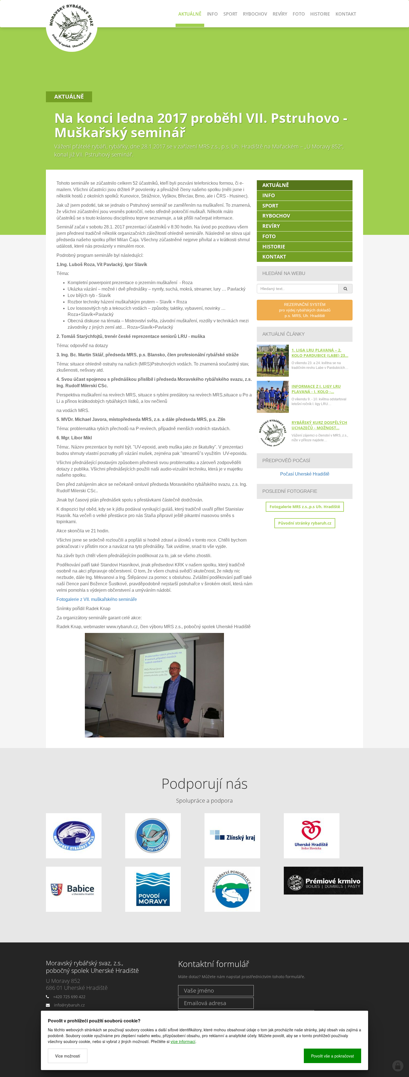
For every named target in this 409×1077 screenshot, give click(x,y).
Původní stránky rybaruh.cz (304, 523)
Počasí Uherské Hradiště (304, 474)
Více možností (67, 1056)
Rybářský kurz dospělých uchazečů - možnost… (319, 425)
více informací (183, 1041)
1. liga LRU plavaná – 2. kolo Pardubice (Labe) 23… (320, 352)
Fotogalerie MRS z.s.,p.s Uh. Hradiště (305, 506)
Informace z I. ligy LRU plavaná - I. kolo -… (316, 389)
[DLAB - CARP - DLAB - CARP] (323, 881)
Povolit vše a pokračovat (332, 1056)
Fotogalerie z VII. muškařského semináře (96, 599)
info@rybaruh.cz (69, 1005)
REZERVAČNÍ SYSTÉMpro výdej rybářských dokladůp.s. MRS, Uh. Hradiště (305, 310)
